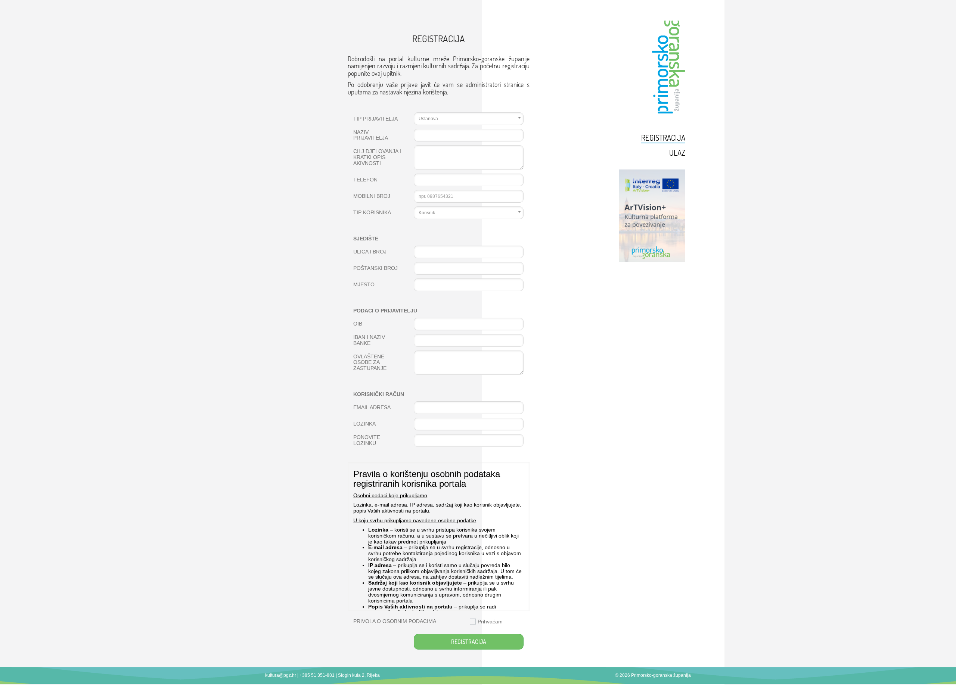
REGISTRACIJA (468, 641)
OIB (357, 324)
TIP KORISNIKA (372, 212)
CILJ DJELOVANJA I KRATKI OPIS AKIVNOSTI (377, 157)
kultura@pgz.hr (280, 675)
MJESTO (364, 284)
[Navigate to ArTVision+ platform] (637, 215)
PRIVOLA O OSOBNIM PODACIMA (394, 621)
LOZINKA (364, 424)
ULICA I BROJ (370, 252)
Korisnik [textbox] (427, 212)
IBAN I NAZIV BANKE (369, 340)
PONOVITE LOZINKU (366, 440)
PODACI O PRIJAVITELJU (385, 311)
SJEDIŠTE (365, 239)
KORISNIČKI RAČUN (378, 394)
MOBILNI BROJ (371, 196)
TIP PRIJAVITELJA (375, 119)
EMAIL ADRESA (372, 407)
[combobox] (469, 118)
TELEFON (365, 180)
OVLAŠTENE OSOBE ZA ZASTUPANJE (370, 362)
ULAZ (677, 152)
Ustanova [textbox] (428, 118)
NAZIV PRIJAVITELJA (370, 135)
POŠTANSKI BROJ (375, 268)
